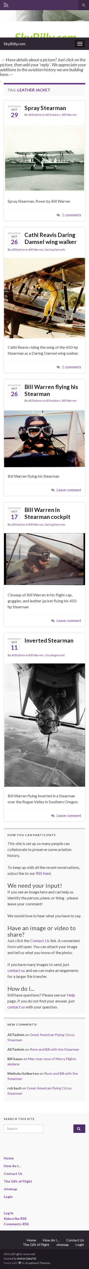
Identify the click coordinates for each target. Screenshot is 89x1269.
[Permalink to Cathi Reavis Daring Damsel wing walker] (44, 297)
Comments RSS (16, 1224)
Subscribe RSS (15, 1218)
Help (71, 995)
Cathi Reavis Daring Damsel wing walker (50, 238)
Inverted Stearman (48, 640)
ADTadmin (35, 114)
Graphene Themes (37, 1263)
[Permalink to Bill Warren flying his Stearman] (44, 438)
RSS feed (43, 873)
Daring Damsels (55, 249)
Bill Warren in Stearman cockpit (47, 513)
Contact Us (39, 940)
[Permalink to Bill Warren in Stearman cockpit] (44, 558)
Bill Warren (69, 114)
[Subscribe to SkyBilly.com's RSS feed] (6, 4)
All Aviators (53, 114)
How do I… (12, 1166)
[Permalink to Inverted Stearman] (44, 724)
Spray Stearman (45, 107)
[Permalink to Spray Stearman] (44, 158)
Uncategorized (55, 655)
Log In (8, 1213)
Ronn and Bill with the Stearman (54, 1049)
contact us (16, 970)
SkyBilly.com (14, 43)
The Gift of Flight (18, 1181)
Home (9, 1158)
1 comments (71, 215)
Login (8, 1196)
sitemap (10, 1189)
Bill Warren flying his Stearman (51, 390)
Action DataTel (26, 1258)
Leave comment (69, 490)
